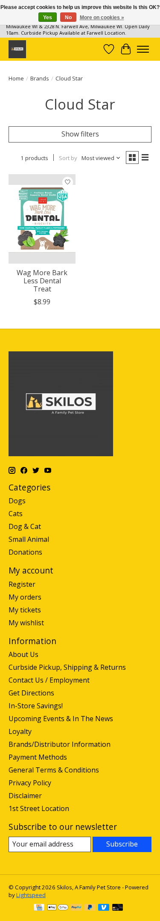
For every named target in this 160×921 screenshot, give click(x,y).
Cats (16, 513)
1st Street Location (39, 808)
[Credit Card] (39, 908)
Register (22, 584)
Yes (47, 18)
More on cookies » (102, 18)
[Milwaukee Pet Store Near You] (17, 49)
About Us (23, 654)
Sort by (68, 158)
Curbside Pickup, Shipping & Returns (67, 667)
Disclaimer (25, 795)
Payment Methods (38, 757)
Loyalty (20, 731)
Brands (39, 78)
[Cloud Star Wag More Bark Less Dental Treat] (42, 219)
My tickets (25, 610)
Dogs (17, 500)
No (68, 18)
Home (16, 78)
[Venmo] (103, 908)
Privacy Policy (30, 782)
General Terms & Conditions (54, 770)
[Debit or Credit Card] (117, 908)
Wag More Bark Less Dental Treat (42, 281)
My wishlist (26, 622)
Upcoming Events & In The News (61, 718)
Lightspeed (31, 895)
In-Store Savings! (36, 705)
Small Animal (29, 539)
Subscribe (122, 844)
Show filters (80, 134)
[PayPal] (76, 908)
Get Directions (31, 693)
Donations (25, 552)
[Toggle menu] (142, 49)
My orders (25, 597)
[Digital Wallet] (57, 908)
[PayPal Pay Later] (90, 908)
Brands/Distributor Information (60, 744)
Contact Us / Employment (49, 680)
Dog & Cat (25, 526)
